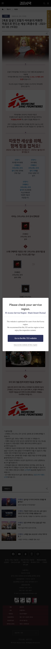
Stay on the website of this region (25, 345)
